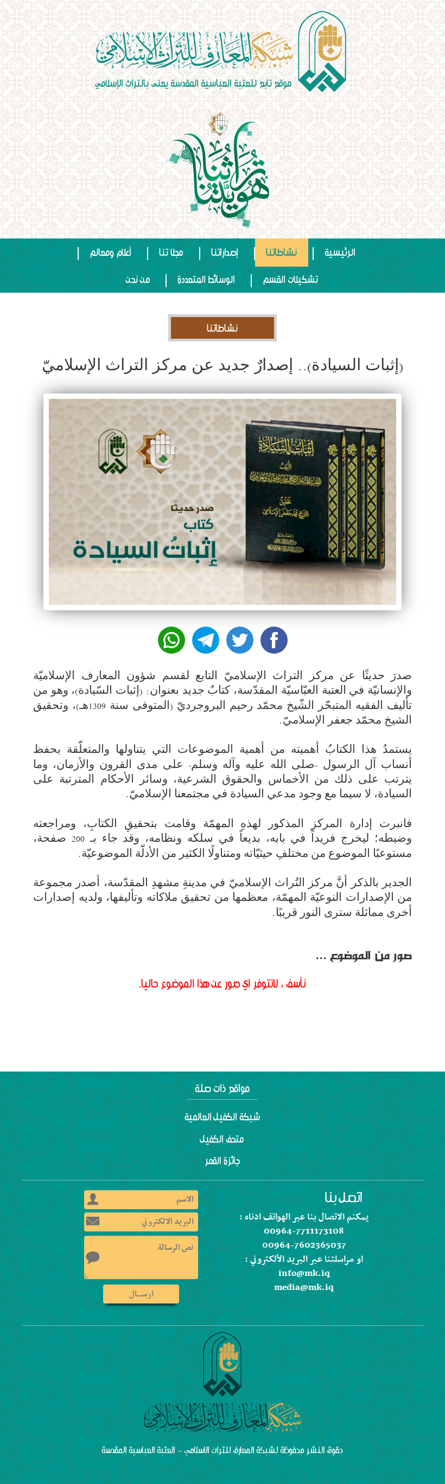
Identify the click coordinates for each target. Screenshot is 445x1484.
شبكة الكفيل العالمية (222, 1117)
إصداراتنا (225, 252)
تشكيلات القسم (290, 280)
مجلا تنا (171, 252)
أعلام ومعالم (110, 252)
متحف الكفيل (222, 1139)
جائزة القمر (222, 1161)
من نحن (138, 280)
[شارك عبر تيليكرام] (205, 640)
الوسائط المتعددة (206, 280)
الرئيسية (340, 252)
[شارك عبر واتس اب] (171, 640)
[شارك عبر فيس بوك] (274, 640)
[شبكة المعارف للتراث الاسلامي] (222, 51)
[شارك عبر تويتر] (239, 640)
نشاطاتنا (281, 252)
